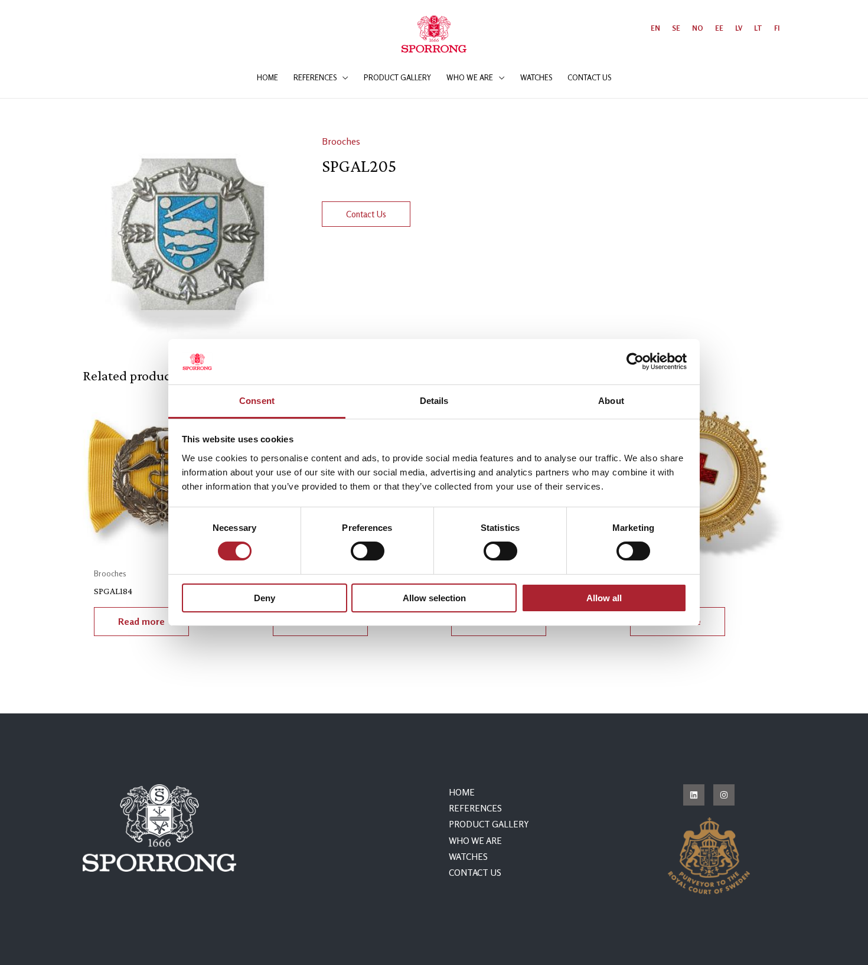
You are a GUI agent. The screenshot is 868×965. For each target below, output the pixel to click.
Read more (141, 621)
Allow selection (434, 598)
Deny (264, 598)
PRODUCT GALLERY (489, 824)
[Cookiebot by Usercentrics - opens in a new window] (635, 361)
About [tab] (611, 401)
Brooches (341, 141)
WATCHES (468, 856)
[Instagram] (724, 795)
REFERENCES (475, 808)
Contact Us (366, 214)
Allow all (604, 598)
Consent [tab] (257, 401)
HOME (462, 792)
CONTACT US (475, 872)
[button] (342, 77)
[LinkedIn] (693, 795)
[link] (655, 28)
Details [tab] (434, 401)
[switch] (367, 551)
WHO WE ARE (475, 840)
